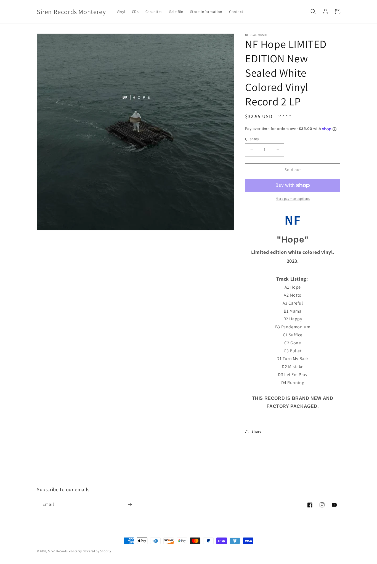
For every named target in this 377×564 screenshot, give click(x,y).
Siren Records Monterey (65, 551)
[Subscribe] (130, 504)
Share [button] (256, 431)
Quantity (252, 139)
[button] (313, 12)
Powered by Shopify (97, 551)
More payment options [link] (293, 198)
